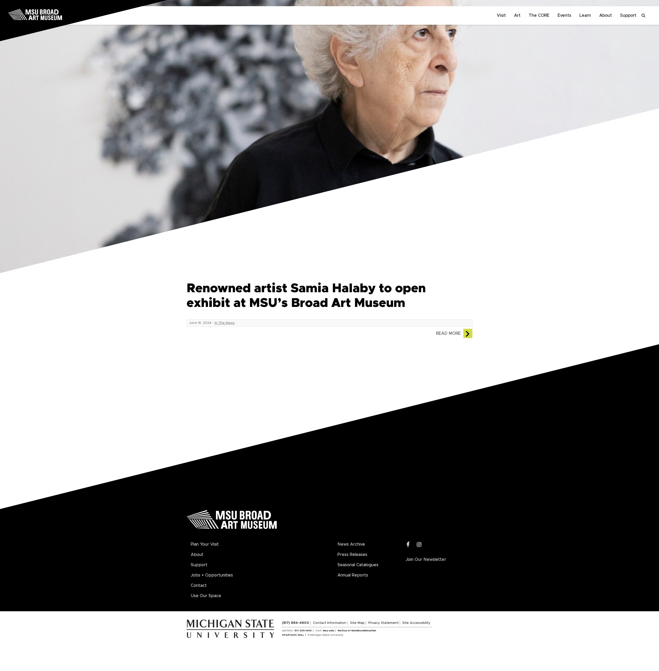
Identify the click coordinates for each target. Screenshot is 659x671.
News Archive (351, 544)
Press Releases (352, 555)
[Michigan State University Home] (234, 628)
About (605, 15)
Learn (585, 15)
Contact (199, 585)
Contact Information (329, 623)
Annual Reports (352, 575)
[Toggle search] (643, 15)
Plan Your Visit (205, 544)
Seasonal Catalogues (357, 565)
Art (517, 15)
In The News (225, 323)
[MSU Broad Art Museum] (51, 14)
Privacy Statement (383, 623)
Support (628, 15)
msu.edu (328, 630)
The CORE (539, 15)
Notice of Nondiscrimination (357, 630)
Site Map (357, 623)
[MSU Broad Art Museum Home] (232, 521)
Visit (501, 15)
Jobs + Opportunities (212, 575)
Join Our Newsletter (426, 559)
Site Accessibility (416, 623)
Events (564, 15)
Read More (448, 333)
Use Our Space (206, 596)
